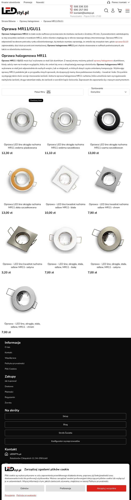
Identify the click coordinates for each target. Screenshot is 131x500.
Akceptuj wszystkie (106, 488)
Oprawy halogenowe (29, 21)
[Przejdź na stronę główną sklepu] (15, 11)
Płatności (9, 391)
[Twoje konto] (112, 11)
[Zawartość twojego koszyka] (120, 11)
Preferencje (65, 488)
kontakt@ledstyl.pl (84, 13)
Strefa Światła (65, 432)
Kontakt (8, 352)
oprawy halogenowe (103, 60)
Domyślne (95, 92)
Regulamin (10, 397)
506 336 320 (81, 6)
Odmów (24, 488)
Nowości (40, 2)
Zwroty (8, 402)
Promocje (28, 2)
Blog (65, 424)
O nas (7, 347)
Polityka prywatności (14, 363)
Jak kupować (11, 381)
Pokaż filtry (40, 92)
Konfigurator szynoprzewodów (65, 441)
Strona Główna (8, 21)
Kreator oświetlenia (11, 2)
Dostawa (9, 386)
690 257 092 (81, 9)
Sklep (65, 416)
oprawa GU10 (121, 41)
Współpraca (10, 358)
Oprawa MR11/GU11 (53, 21)
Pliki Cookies (11, 368)
